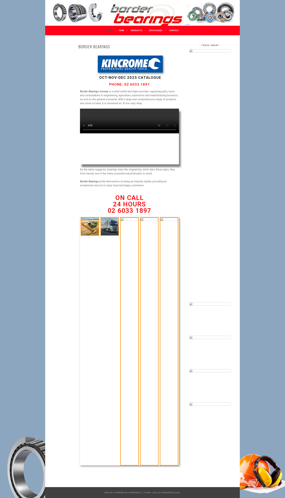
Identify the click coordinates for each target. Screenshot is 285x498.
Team (121, 30)
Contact (174, 30)
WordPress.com (171, 492)
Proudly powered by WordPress (122, 492)
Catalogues (155, 30)
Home (109, 30)
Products (136, 30)
